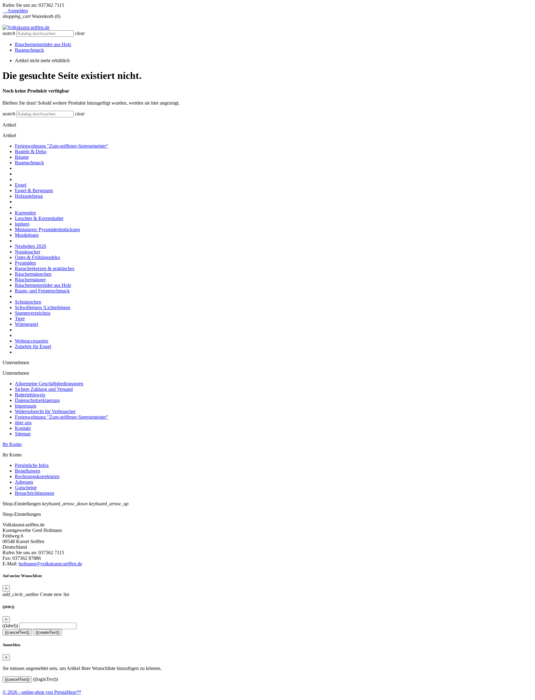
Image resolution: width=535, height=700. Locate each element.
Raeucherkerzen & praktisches (44, 268)
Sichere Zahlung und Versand (44, 389)
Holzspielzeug (29, 196)
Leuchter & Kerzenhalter (39, 218)
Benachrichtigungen (34, 493)
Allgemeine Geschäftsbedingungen (49, 383)
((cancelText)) (17, 632)
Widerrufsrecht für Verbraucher (45, 411)
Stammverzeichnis (32, 313)
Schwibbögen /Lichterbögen (42, 307)
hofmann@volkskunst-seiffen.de (50, 563)
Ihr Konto (12, 444)
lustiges (22, 224)
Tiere (20, 318)
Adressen (24, 482)
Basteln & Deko (30, 151)
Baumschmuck (29, 50)
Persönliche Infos (32, 465)
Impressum (25, 405)
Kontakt (23, 428)
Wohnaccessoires (31, 341)
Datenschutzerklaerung (37, 400)
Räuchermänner (30, 279)
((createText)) (47, 632)
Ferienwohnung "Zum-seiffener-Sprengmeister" (61, 146)
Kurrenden (25, 212)
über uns (23, 422)
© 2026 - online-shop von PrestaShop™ (41, 692)
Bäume (22, 157)
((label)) (10, 625)
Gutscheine (26, 487)
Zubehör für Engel (33, 346)
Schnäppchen (28, 302)
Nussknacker (27, 251)
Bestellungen (27, 470)
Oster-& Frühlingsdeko (37, 257)
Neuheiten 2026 (30, 246)
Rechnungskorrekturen (37, 476)
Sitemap (23, 433)
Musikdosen (27, 235)
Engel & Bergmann (34, 190)
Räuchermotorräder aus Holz (43, 44)
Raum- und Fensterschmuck (42, 290)
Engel (20, 185)
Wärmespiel (26, 324)
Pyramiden (25, 263)
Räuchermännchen (33, 274)
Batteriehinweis (30, 394)
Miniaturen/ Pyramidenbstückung (47, 229)
